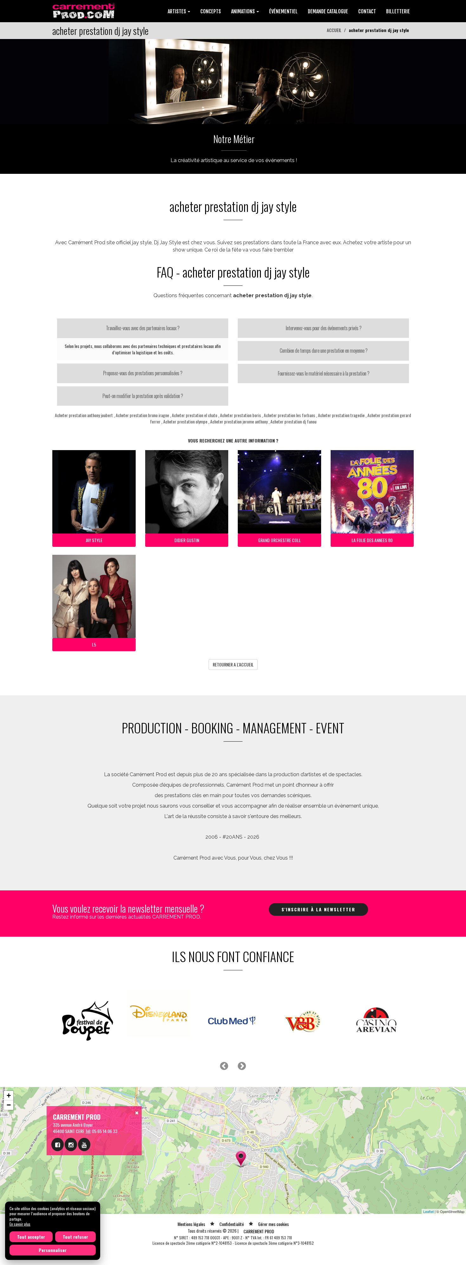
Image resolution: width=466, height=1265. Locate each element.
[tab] (142, 328)
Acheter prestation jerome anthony (239, 421)
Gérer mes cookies (273, 1208)
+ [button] (9, 1080)
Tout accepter (31, 1236)
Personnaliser (53, 1250)
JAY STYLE (94, 540)
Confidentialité (231, 1208)
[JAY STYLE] (233, 80)
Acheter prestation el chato (194, 415)
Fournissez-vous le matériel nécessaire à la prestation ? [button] (323, 373)
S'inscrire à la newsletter (318, 909)
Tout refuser (75, 1236)
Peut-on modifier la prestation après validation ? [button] (142, 396)
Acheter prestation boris (240, 415)
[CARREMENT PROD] (84, 10)
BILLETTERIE (398, 11)
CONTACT (367, 11)
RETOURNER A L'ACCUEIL (233, 664)
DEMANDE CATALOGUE (328, 11)
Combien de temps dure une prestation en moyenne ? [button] (323, 350)
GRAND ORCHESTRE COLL (279, 540)
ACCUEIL (334, 30)
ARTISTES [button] (177, 11)
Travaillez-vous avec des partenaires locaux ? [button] (142, 328)
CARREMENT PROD (258, 1215)
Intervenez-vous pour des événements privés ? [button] (323, 328)
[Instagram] (71, 1128)
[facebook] (57, 1128)
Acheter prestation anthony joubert (84, 415)
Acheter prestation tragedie (341, 415)
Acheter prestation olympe (185, 421)
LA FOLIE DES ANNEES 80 (372, 540)
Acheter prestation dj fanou (293, 421)
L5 (94, 644)
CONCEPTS (210, 11)
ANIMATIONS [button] (243, 11)
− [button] (9, 1089)
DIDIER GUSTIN (186, 540)
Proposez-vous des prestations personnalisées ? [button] (142, 373)
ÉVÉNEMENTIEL (283, 11)
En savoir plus (20, 1224)
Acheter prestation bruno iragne (142, 415)
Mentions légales (191, 1208)
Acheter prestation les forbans (289, 415)
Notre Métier (234, 139)
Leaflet (428, 1195)
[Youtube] (84, 1128)
